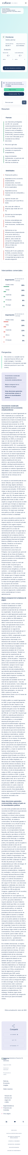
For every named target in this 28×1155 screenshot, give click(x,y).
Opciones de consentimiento (14, 1150)
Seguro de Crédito (7, 1064)
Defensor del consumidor (14, 1144)
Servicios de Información (6, 1069)
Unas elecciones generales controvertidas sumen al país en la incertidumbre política (13, 394)
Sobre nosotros (8, 1089)
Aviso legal (14, 1130)
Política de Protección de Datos (14, 1133)
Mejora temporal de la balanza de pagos (12, 385)
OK (24, 102)
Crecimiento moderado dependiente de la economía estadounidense (13, 378)
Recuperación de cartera (7, 1073)
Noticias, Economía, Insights (6, 1083)
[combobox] (12, 102)
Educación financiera (14, 1147)
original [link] (9, 85)
